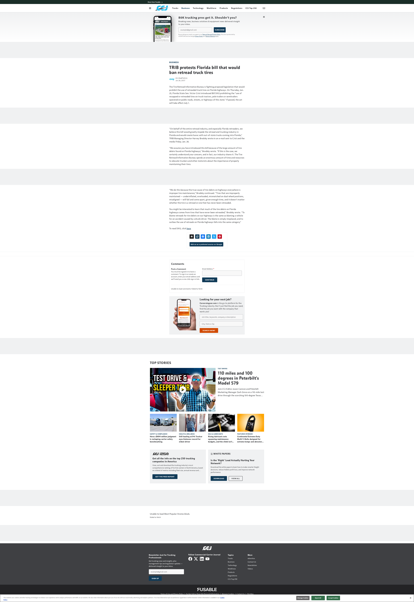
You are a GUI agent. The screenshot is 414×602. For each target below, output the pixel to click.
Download (219, 478)
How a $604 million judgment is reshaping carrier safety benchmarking (163, 439)
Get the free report (165, 477)
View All (235, 478)
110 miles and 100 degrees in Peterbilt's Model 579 (238, 378)
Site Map (250, 594)
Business (174, 62)
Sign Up (155, 578)
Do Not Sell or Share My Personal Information (202, 594)
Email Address (208, 269)
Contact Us (240, 594)
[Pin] (220, 236)
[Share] (203, 236)
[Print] (192, 236)
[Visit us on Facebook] (190, 558)
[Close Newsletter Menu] (264, 17)
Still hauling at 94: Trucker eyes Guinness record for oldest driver (190, 439)
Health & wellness (187, 434)
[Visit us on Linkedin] (202, 558)
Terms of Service (210, 36)
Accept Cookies (333, 598)
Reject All (318, 598)
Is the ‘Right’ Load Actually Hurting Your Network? (232, 462)
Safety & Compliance (158, 434)
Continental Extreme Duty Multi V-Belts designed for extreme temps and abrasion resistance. (249, 439)
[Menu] (150, 8)
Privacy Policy (199, 36)
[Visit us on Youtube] (207, 558)
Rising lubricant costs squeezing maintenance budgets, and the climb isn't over (220, 439)
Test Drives (222, 368)
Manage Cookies (228, 594)
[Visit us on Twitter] (196, 558)
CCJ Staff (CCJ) (181, 78)
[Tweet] (214, 236)
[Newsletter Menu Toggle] (264, 8)
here (189, 228)
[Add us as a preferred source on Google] (197, 236)
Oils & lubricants (215, 434)
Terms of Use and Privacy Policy (211, 34)
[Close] (410, 598)
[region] (207, 598)
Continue (209, 280)
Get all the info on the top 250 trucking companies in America (173, 460)
